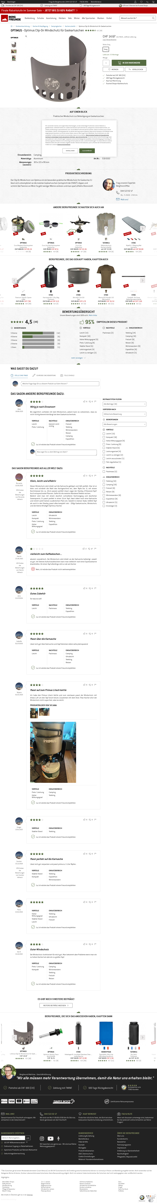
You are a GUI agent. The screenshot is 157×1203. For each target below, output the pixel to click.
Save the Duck (123, 1189)
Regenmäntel (45, 1184)
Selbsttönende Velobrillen (88, 1191)
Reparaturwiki (131, 1157)
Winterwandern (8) (133, 346)
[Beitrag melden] (95, 402)
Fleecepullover (46, 1191)
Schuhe (40, 18)
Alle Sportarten (88, 18)
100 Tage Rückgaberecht (91, 5)
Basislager (11, 2)
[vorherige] (14, 228)
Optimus (16, 30)
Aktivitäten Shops (8, 1182)
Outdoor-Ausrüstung (23, 26)
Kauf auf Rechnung (113, 81)
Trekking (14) (131, 333)
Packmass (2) (108, 333)
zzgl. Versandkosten (109, 40)
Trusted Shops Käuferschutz (117, 83)
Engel (120, 1187)
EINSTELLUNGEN (70, 150)
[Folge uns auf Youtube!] (52, 1139)
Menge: (105, 58)
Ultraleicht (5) (131, 353)
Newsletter (121, 1142)
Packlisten (5, 1187)
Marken (100, 18)
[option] (59, 68)
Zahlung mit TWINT (50, 5)
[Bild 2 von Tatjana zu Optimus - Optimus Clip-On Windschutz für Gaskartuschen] (44, 712)
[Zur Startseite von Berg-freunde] (11, 18)
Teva (119, 1182)
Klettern (62, 18)
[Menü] (155, 1195)
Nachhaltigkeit (123, 1154)
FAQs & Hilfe (83, 1142)
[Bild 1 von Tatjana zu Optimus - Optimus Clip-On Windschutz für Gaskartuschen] (34, 713)
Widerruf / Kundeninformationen (90, 1159)
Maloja (120, 1185)
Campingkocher (56, 26)
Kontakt (81, 1145)
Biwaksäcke (84, 1189)
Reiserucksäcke (85, 1184)
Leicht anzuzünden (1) (115, 458)
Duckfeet (121, 1184)
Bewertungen (112, 419)
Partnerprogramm (124, 1145)
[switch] (150, 1200)
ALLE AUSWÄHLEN (87, 150)
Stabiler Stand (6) (86, 346)
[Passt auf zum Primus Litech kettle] (53, 752)
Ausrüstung (51, 18)
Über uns (120, 1136)
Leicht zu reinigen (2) (88, 353)
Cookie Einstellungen (86, 1156)
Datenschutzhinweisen (63, 144)
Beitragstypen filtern (112, 399)
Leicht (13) (84, 333)
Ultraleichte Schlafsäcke (88, 1185)
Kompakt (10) (85, 336)
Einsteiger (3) (111, 506)
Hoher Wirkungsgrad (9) (89, 339)
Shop (3, 2)
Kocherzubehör (70, 26)
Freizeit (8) (130, 339)
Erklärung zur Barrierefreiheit (128, 1151)
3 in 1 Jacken (45, 1182)
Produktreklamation (86, 1151)
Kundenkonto (122, 1139)
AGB (80, 1154)
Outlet (109, 18)
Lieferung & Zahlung (86, 1136)
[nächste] (142, 228)
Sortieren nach (109, 409)
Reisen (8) (130, 343)
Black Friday (6, 1191)
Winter (77, 18)
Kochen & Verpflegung (40, 26)
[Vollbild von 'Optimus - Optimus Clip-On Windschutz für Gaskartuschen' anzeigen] (26, 36)
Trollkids (121, 1191)
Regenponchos (46, 1185)
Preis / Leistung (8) (87, 343)
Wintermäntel (45, 1187)
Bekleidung (30, 18)
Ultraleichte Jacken (47, 1189)
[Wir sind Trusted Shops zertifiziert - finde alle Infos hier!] (124, 1087)
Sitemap (30, 1195)
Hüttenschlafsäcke (86, 1182)
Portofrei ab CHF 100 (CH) (14, 5)
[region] (79, 138)
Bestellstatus (83, 1139)
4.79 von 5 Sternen (135, 5)
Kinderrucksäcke (85, 1187)
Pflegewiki (121, 1157)
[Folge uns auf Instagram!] (43, 1139)
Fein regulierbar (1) (113, 462)
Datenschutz (88, 1154)
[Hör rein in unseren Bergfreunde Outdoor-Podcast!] (60, 1139)
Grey (106, 49)
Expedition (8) (131, 349)
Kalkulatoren (6, 1184)
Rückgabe (82, 1148)
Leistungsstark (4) (87, 349)
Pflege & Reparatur (8, 1189)
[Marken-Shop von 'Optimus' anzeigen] (14, 37)
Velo (70, 18)
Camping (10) (131, 336)
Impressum (121, 1148)
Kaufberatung (7, 1185)
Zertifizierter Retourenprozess (122, 1101)
